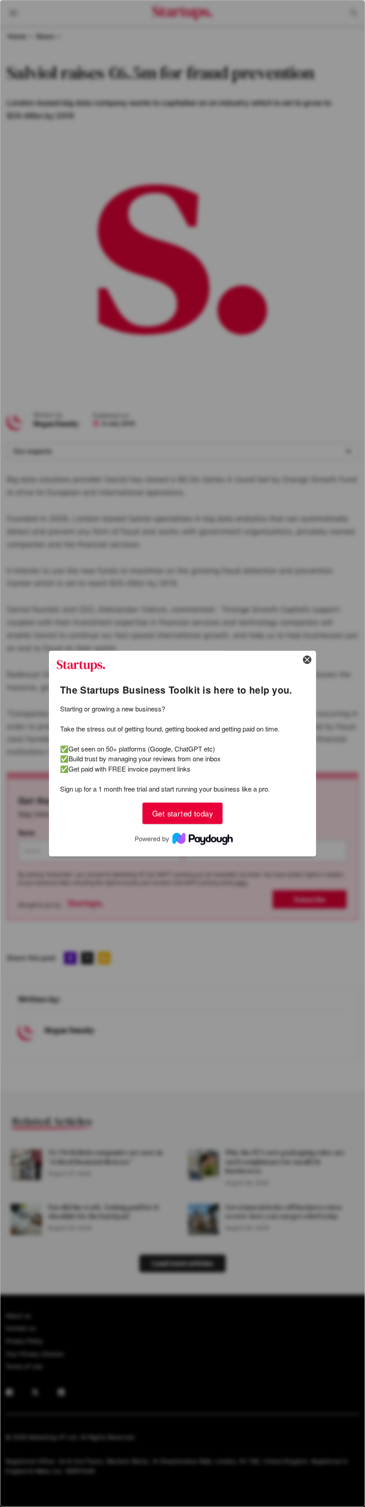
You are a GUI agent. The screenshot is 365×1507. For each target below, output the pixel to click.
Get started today (182, 813)
